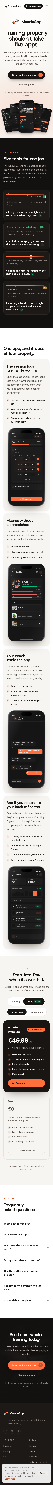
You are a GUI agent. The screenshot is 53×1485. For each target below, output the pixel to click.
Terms (32, 1451)
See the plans (26, 84)
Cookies (33, 1456)
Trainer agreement (38, 1462)
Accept (43, 1473)
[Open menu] (46, 6)
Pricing (6, 1451)
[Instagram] (5, 1431)
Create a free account (24, 75)
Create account (33, 6)
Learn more (10, 1479)
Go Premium (19, 1083)
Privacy (32, 1446)
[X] (12, 1431)
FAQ (5, 1456)
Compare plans (26, 1374)
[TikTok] (18, 1431)
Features (7, 1446)
